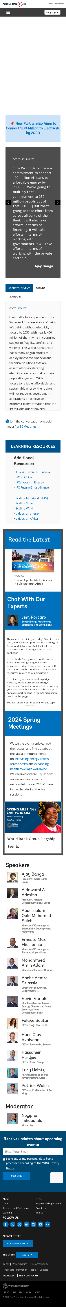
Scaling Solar (24, 503)
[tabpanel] (33, 355)
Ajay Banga (33, 874)
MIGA (29, 1292)
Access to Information (16, 1269)
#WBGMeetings (25, 427)
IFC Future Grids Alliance (32, 487)
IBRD (7, 1292)
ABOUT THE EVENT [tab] (19, 288)
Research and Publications (16, 1208)
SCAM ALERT (9, 1275)
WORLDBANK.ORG (56, 4)
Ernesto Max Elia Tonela (34, 942)
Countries (41, 1208)
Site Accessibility (39, 1264)
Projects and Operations (48, 1203)
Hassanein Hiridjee (31, 1055)
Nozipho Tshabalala (32, 1118)
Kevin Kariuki (34, 999)
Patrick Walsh (35, 1086)
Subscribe (16, 1175)
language (51, 12)
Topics (39, 1212)
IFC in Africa (24, 477)
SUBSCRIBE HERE (16, 1243)
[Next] (57, 202)
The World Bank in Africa (33, 472)
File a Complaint (28, 1275)
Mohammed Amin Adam (33, 963)
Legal (6, 1264)
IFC (21, 1292)
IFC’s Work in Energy (30, 482)
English (25, 1255)
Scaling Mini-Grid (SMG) (32, 498)
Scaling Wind (24, 508)
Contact (44, 1269)
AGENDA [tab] (40, 288)
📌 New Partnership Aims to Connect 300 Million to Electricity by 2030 (33, 128)
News (38, 1199)
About (6, 1199)
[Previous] (8, 202)
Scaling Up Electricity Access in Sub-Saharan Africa (33, 582)
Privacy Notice (19, 1264)
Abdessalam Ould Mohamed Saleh (36, 916)
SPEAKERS (22, 308)
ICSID (37, 1292)
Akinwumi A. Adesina (34, 892)
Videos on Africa (27, 519)
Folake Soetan (35, 1021)
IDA (14, 1292)
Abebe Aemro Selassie (35, 980)
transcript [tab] (15, 296)
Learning (7, 1212)
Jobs (33, 1269)
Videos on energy (28, 513)
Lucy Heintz (33, 1070)
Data (5, 1203)
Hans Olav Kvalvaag (31, 1037)
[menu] (8, 12)
